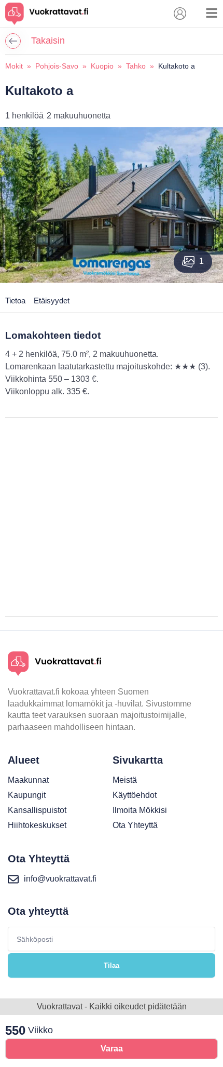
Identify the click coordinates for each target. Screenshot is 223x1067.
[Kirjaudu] (180, 13)
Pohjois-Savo (56, 66)
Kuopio (102, 66)
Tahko (136, 66)
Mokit (14, 66)
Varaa (112, 1048)
